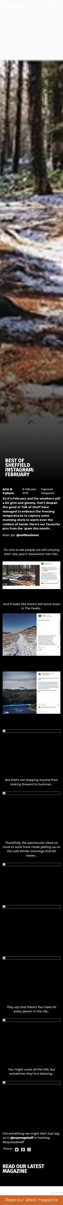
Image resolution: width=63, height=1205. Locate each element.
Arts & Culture (8, 491)
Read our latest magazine (31, 1200)
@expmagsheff (21, 1137)
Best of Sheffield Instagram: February (19, 467)
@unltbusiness (27, 535)
